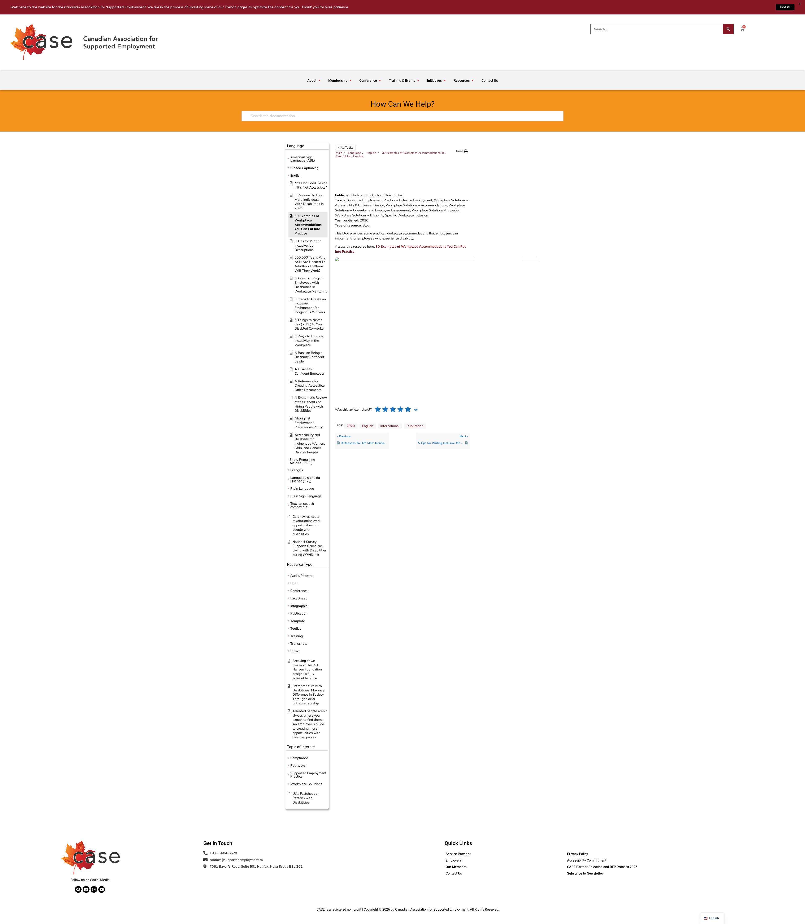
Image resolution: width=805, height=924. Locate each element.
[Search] (728, 29)
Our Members (456, 867)
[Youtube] (101, 889)
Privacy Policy (577, 854)
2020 (351, 426)
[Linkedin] (86, 889)
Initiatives (434, 81)
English (367, 426)
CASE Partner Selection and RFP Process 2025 (602, 867)
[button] (313, 80)
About (311, 81)
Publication (415, 426)
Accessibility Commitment (586, 860)
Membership (337, 81)
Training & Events (402, 81)
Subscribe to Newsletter (585, 873)
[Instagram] (94, 889)
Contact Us (490, 81)
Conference (368, 81)
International (390, 426)
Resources (462, 81)
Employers (454, 860)
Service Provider (458, 854)
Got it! (785, 7)
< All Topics (345, 148)
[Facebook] (78, 889)
